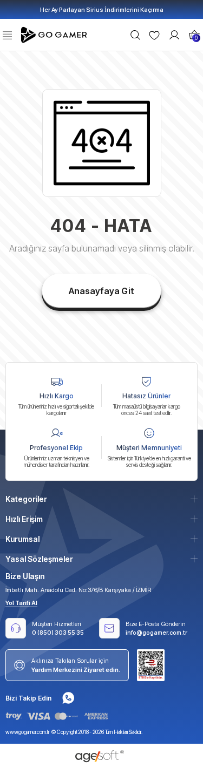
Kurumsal (22, 538)
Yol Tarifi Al (21, 603)
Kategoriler (26, 499)
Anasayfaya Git (101, 291)
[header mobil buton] (55, 34)
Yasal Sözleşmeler (39, 558)
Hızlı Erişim (24, 519)
